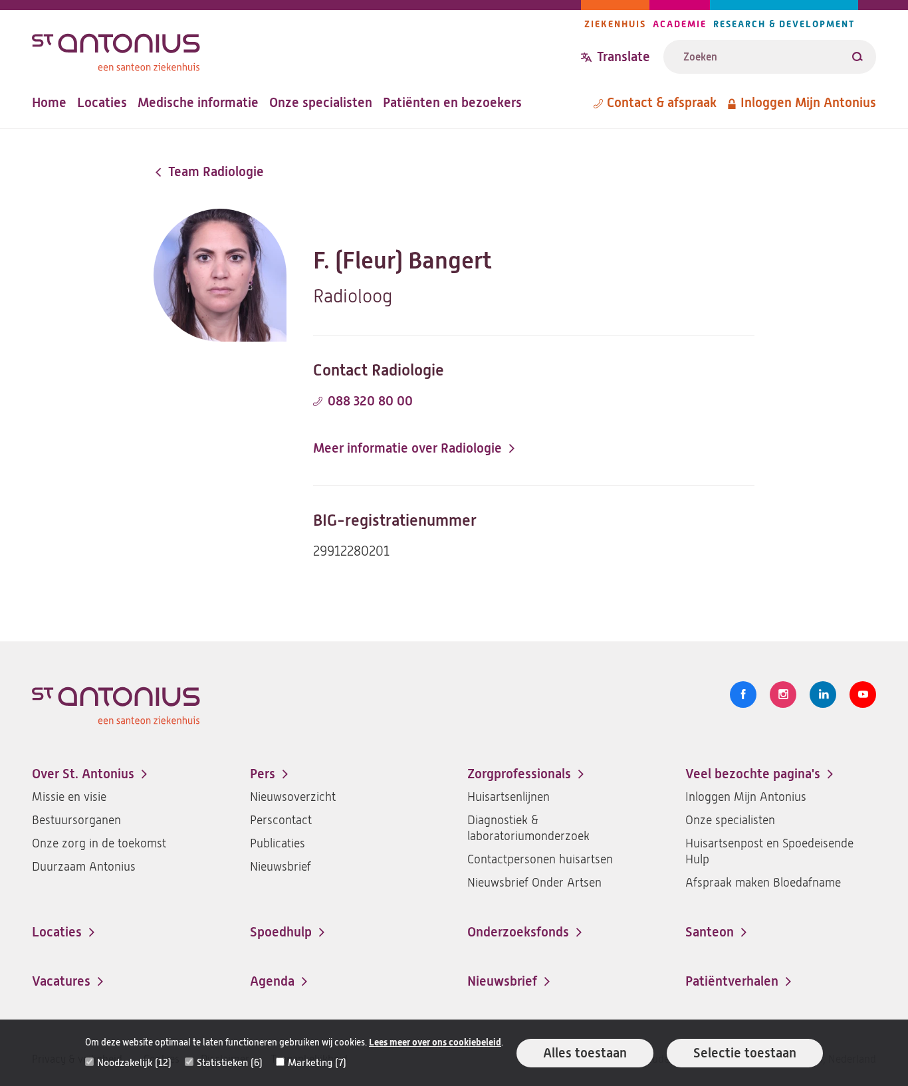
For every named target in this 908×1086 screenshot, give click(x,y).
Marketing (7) (317, 1063)
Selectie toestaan (744, 1053)
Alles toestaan (585, 1053)
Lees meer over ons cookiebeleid (435, 1042)
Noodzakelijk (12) (134, 1063)
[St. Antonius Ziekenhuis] (306, 49)
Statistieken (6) (230, 1063)
